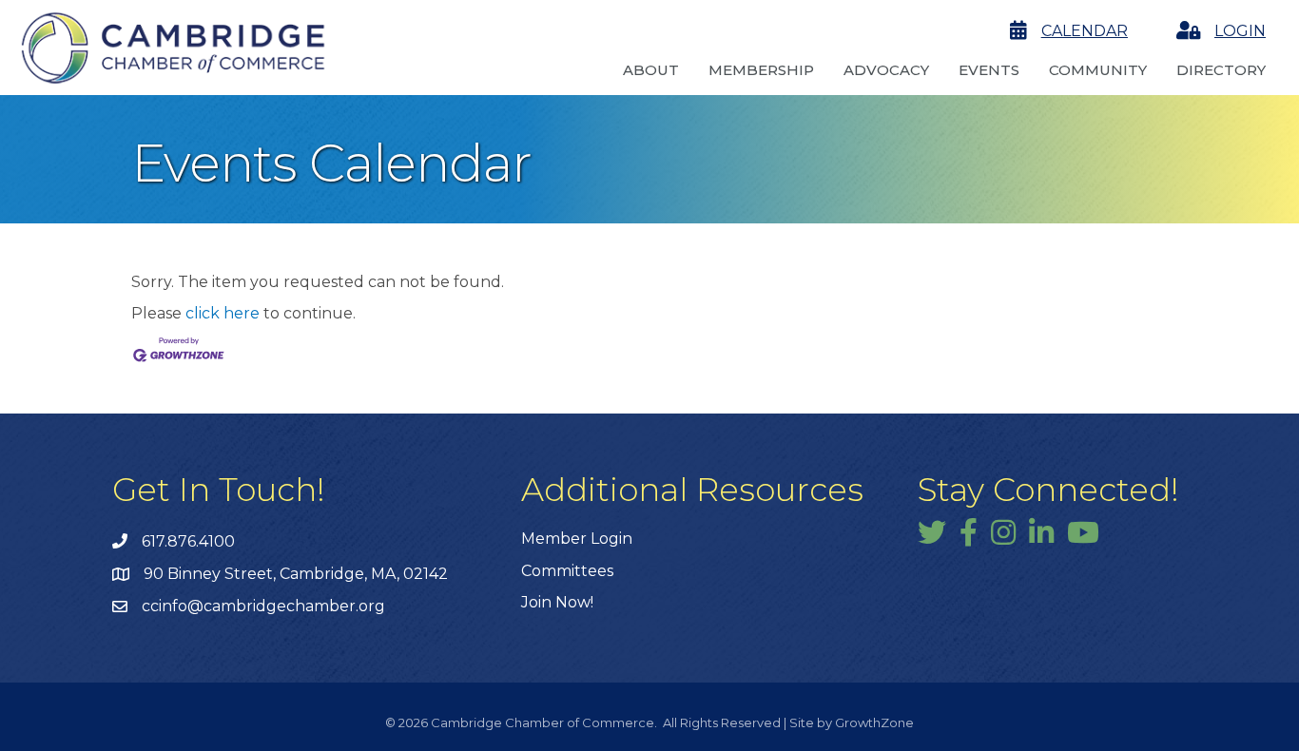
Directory (1221, 70)
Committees (567, 571)
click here (222, 313)
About (651, 70)
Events (989, 70)
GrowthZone (874, 722)
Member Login (576, 539)
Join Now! (557, 602)
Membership (761, 70)
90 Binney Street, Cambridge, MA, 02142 (296, 574)
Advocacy (886, 70)
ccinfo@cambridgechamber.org (263, 606)
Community (1098, 70)
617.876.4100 (188, 541)
